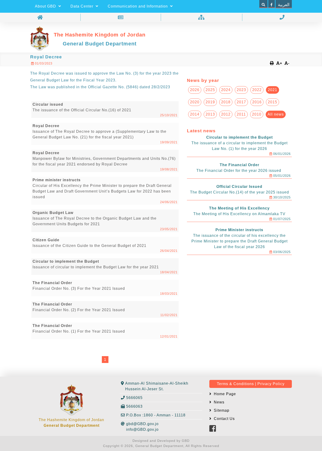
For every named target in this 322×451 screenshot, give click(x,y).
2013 (210, 114)
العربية (283, 4)
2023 (241, 90)
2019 (210, 102)
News (218, 402)
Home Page (224, 394)
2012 (226, 114)
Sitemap (221, 410)
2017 (241, 102)
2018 (226, 102)
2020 (194, 102)
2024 (226, 90)
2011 (241, 114)
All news (276, 114)
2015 (272, 102)
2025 (210, 90)
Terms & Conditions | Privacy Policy (251, 384)
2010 (256, 114)
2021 (272, 90)
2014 (194, 114)
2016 (257, 102)
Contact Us (224, 419)
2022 (257, 90)
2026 (194, 90)
